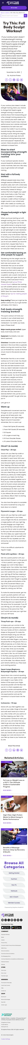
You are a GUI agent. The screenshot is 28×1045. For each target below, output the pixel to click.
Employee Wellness (5, 934)
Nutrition (14, 879)
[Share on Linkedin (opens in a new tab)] (14, 750)
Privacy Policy (4, 942)
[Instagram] (21, 80)
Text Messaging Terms (5, 956)
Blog (2, 12)
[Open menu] (3, 3)
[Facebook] (6, 80)
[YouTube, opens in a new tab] (18, 920)
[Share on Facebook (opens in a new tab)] (6, 750)
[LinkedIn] (17, 80)
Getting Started (14, 873)
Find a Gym (3, 970)
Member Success (14, 903)
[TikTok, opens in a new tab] (21, 920)
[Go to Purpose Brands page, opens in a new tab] (6, 1014)
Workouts (14, 891)
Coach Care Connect (5, 985)
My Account (3, 996)
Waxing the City (4, 1026)
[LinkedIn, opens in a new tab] (12, 920)
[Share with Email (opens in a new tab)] (21, 750)
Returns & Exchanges (5, 999)
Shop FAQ (3, 1002)
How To (14, 885)
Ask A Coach (14, 897)
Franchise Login (4, 975)
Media (2, 937)
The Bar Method (4, 1024)
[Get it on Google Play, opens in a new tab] (16, 927)
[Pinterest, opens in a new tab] (15, 920)
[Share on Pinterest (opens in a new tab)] (17, 750)
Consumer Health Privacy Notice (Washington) (11, 945)
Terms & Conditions (5, 950)
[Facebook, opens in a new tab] (2, 920)
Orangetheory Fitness (5, 1022)
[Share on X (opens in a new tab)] (10, 750)
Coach (7, 12)
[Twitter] (10, 80)
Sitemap (3, 964)
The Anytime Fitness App (6, 982)
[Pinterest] (14, 80)
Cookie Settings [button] (5, 1039)
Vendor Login (4, 1004)
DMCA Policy (4, 948)
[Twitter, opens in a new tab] (8, 920)
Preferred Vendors (5, 961)
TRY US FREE (14, 7)
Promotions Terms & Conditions (7, 953)
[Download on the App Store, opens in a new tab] (6, 927)
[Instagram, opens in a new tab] (5, 920)
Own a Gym (3, 973)
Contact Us (3, 990)
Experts (9, 284)
